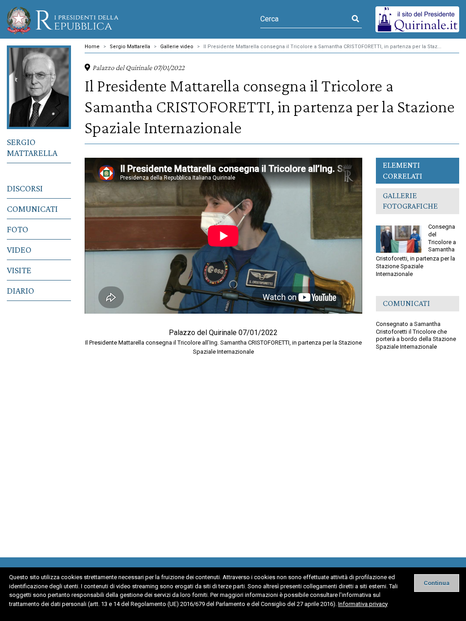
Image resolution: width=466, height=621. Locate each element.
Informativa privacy (363, 604)
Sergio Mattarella (32, 147)
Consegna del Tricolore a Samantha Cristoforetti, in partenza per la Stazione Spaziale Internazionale (416, 250)
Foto (17, 229)
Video (19, 250)
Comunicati (32, 209)
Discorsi (25, 188)
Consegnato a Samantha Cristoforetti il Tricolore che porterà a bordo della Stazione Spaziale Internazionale (416, 336)
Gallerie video (176, 47)
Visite (19, 270)
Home (92, 47)
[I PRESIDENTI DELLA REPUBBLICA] (62, 19)
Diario (20, 290)
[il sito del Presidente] (417, 19)
